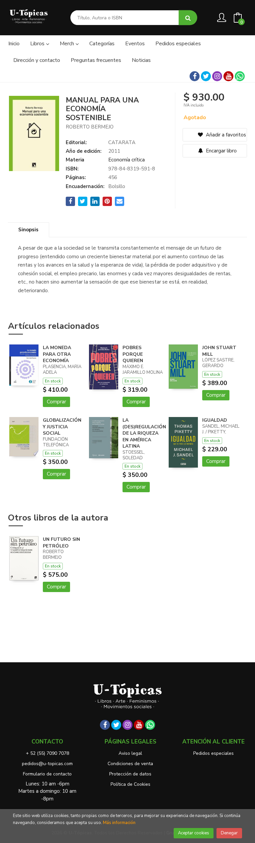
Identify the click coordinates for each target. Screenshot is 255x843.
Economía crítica (126, 159)
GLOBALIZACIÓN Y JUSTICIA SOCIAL (62, 426)
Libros (38, 43)
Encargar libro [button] (221, 150)
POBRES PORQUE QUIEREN (133, 354)
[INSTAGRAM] (217, 76)
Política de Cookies (130, 784)
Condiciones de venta (130, 763)
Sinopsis (28, 229)
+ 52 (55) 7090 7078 (47, 753)
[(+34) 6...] (240, 76)
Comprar (56, 401)
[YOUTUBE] (228, 76)
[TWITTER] (206, 76)
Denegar (229, 833)
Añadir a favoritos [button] (225, 134)
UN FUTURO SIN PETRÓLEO (61, 542)
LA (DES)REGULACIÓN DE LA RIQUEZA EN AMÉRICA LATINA (144, 433)
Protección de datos (130, 774)
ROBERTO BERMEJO (90, 126)
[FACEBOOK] (195, 76)
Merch (67, 43)
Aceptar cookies (193, 833)
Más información (119, 823)
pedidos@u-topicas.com (47, 763)
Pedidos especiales (213, 753)
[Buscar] (188, 17)
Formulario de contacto (47, 774)
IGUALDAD (214, 420)
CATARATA (121, 142)
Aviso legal (130, 753)
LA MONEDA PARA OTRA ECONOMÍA (57, 354)
